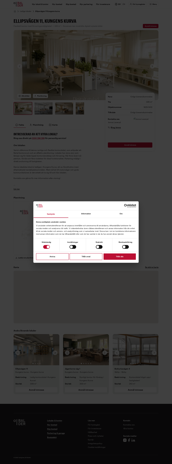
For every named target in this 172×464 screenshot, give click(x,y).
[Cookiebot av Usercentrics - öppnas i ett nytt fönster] (126, 206)
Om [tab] (121, 214)
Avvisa (52, 257)
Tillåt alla (119, 257)
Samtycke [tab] (51, 214)
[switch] (73, 247)
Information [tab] (86, 214)
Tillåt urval (86, 257)
